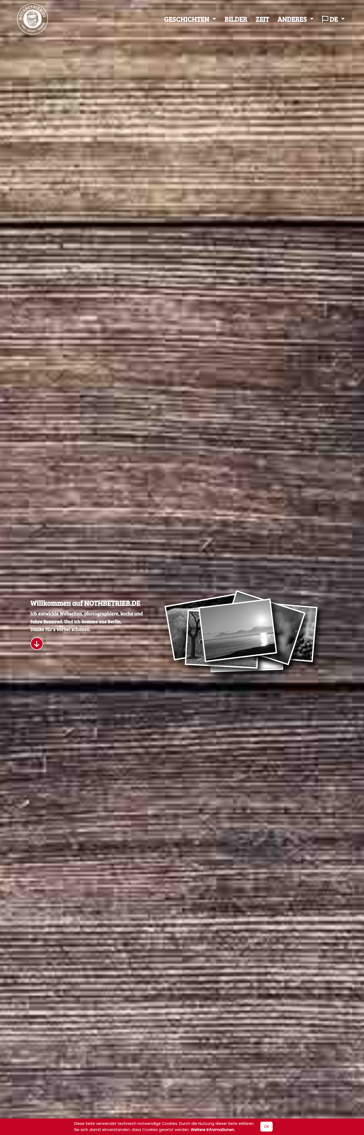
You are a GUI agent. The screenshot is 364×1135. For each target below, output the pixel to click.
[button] (36, 643)
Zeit (262, 18)
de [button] (333, 18)
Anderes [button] (293, 18)
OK (266, 1126)
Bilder (236, 18)
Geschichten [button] (187, 18)
